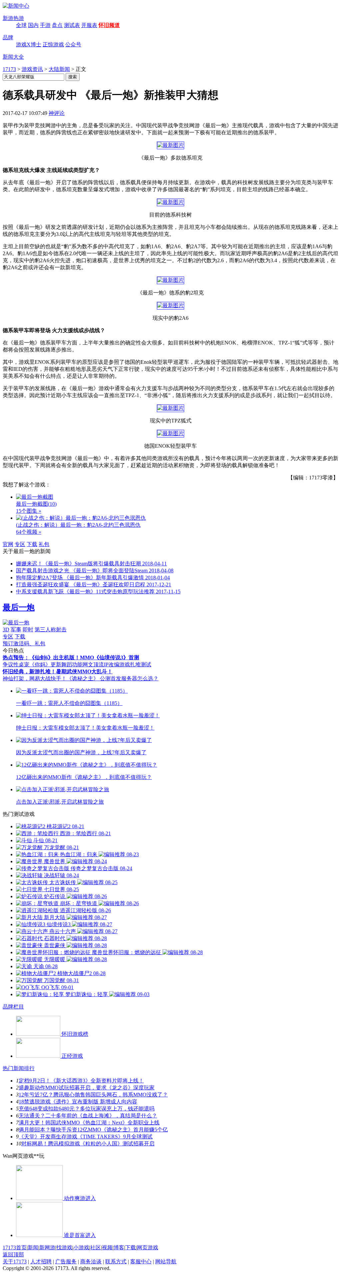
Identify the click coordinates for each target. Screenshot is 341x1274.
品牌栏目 (13, 1006)
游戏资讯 (32, 69)
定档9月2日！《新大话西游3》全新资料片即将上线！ (81, 1080)
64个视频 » (28, 532)
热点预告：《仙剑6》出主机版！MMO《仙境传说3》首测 (71, 657)
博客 (119, 1247)
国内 (33, 25)
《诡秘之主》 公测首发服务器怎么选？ (113, 678)
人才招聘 (41, 1261)
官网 (8, 544)
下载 (32, 544)
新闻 (33, 1247)
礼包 (44, 544)
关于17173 (15, 1261)
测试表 (72, 25)
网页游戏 (147, 1247)
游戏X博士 (28, 44)
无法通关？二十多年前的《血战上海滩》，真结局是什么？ (88, 1115)
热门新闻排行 (19, 1068)
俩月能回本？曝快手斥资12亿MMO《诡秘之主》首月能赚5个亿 (93, 1129)
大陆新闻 (59, 69)
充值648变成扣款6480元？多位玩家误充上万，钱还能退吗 (87, 1108)
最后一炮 (19, 607)
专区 (20, 544)
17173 (9, 69)
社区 (95, 1247)
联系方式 (116, 1261)
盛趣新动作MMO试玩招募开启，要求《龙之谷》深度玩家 (87, 1087)
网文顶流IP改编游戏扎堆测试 (117, 664)
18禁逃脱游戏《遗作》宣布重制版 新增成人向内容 (78, 1101)
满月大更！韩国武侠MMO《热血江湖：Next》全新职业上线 (89, 1122)
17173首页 (15, 1247)
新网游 (47, 1247)
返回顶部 (13, 1254)
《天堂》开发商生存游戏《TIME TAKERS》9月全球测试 (86, 1136)
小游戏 (81, 1247)
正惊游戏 (53, 44)
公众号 (73, 44)
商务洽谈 (91, 1261)
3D (6, 629)
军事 (16, 629)
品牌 (8, 37)
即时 (28, 629)
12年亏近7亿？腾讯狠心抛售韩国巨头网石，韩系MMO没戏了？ (93, 1094)
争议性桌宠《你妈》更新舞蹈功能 (43, 664)
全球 (21, 25)
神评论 (57, 113)
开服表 (89, 25)
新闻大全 (13, 57)
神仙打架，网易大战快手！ (35, 678)
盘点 (57, 25)
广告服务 (66, 1261)
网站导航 (165, 1261)
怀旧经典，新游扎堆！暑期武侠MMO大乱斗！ (58, 671)
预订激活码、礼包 (24, 643)
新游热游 (13, 18)
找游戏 (64, 1247)
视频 (107, 1247)
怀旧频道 (109, 25)
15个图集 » (28, 511)
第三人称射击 (51, 629)
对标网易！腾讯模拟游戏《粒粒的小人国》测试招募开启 (88, 1143)
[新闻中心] (16, 6)
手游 (45, 25)
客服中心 (141, 1261)
